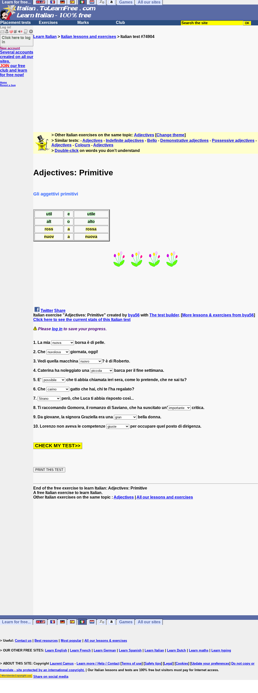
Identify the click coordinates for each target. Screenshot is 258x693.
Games (126, 622)
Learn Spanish (130, 650)
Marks (83, 22)
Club (120, 22)
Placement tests (15, 22)
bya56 (134, 315)
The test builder (164, 315)
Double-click (67, 150)
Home (3, 82)
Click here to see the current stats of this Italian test (82, 319)
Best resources (46, 640)
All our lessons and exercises (165, 497)
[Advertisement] (145, 83)
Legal (168, 663)
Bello (152, 140)
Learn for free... (16, 622)
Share (60, 310)
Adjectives (144, 135)
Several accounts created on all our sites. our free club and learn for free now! (16, 63)
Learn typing (221, 650)
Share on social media (50, 676)
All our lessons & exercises (105, 640)
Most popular (71, 640)
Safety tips (153, 663)
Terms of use (131, 663)
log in (57, 329)
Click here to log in (16, 39)
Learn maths (198, 650)
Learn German (105, 650)
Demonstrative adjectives (184, 140)
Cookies (182, 663)
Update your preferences (210, 663)
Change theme (170, 135)
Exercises (48, 22)
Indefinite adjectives (125, 140)
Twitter (47, 310)
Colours (82, 145)
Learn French (80, 650)
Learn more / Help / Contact (98, 663)
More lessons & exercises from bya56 (218, 315)
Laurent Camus (62, 663)
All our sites (149, 622)
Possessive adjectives (233, 140)
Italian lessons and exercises (88, 36)
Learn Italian (45, 36)
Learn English (56, 650)
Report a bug (8, 85)
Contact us (23, 640)
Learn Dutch (176, 650)
